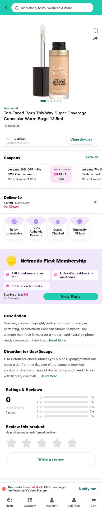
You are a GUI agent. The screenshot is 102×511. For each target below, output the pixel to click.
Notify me (87, 489)
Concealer (12, 125)
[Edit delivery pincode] (95, 202)
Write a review (51, 459)
